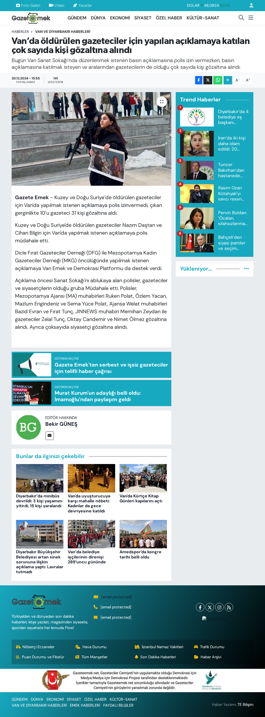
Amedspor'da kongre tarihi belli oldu (140, 554)
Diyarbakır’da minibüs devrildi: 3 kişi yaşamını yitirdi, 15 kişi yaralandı (39, 501)
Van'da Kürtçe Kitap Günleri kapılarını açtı (141, 498)
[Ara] (241, 18)
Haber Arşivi (211, 657)
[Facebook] (200, 607)
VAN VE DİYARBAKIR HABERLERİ (62, 31)
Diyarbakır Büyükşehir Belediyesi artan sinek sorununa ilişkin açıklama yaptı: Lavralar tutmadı (39, 561)
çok (49, 327)
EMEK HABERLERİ (85, 705)
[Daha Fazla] (228, 80)
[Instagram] (219, 607)
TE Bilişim (245, 704)
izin (124, 205)
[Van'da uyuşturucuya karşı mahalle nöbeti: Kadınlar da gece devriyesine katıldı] (91, 478)
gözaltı (93, 213)
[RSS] (229, 607)
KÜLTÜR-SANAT (203, 18)
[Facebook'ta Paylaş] (198, 80)
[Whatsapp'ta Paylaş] (217, 80)
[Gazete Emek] (31, 17)
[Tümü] (246, 269)
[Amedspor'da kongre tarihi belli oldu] (143, 534)
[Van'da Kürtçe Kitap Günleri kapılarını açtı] (143, 478)
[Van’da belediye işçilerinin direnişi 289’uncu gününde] (91, 534)
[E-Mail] (49, 435)
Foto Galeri (30, 5)
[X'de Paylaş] (207, 80)
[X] (209, 607)
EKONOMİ (120, 18)
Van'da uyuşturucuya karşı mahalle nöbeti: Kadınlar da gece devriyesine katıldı (89, 503)
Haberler (20, 31)
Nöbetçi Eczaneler (38, 646)
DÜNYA (98, 18)
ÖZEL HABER (169, 18)
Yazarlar (85, 5)
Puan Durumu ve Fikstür (43, 657)
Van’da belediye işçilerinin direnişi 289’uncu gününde (87, 556)
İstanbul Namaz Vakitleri (162, 646)
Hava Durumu (95, 646)
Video (59, 5)
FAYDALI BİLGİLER (118, 705)
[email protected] (116, 597)
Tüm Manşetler (94, 657)
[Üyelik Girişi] (249, 5)
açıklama (91, 205)
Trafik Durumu (212, 646)
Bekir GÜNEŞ (61, 424)
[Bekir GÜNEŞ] (28, 427)
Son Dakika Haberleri (158, 657)
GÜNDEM (77, 18)
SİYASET (142, 18)
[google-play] (214, 619)
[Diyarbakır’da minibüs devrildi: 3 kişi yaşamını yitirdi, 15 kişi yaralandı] (39, 478)
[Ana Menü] (250, 18)
